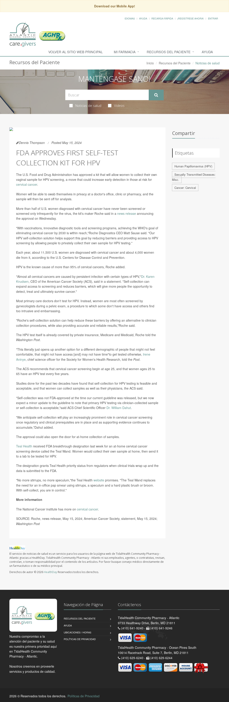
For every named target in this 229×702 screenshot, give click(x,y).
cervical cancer (26, 184)
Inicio (150, 63)
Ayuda (143, 18)
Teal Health (24, 446)
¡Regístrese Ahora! (190, 18)
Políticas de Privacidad (80, 639)
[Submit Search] (156, 95)
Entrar (213, 18)
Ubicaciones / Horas (77, 632)
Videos (119, 105)
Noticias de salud (88, 105)
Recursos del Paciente (169, 51)
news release (126, 213)
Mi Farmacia (125, 51)
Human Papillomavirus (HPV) (193, 166)
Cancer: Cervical (185, 188)
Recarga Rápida (162, 18)
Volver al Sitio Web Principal (75, 51)
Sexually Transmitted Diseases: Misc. (194, 177)
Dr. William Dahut (118, 407)
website (98, 480)
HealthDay (50, 572)
